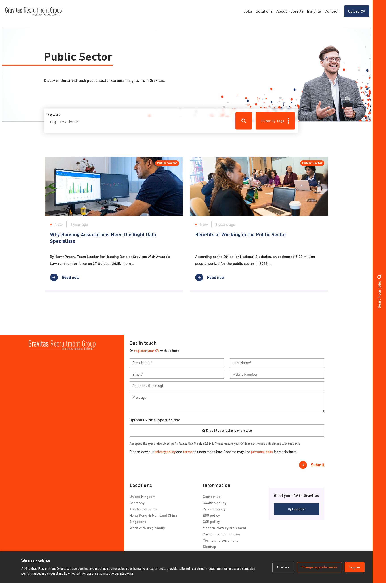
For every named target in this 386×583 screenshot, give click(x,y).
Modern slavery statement (225, 528)
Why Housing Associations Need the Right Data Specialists (103, 237)
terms (187, 451)
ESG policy (211, 515)
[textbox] (177, 362)
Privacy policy (214, 509)
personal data (262, 451)
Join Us (297, 10)
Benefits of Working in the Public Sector (241, 234)
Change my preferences (319, 567)
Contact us (212, 496)
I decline (283, 567)
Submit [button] (317, 464)
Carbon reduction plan (221, 534)
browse (246, 430)
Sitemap (209, 546)
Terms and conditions (221, 540)
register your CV (146, 350)
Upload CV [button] (358, 12)
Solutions (264, 10)
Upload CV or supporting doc (155, 419)
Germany (137, 503)
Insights (314, 10)
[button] (65, 277)
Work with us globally (147, 528)
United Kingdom (143, 496)
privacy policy (165, 451)
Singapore (138, 521)
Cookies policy (214, 503)
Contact (332, 10)
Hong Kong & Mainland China (153, 515)
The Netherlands (143, 509)
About (281, 10)
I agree (354, 567)
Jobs (247, 10)
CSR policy (211, 521)
